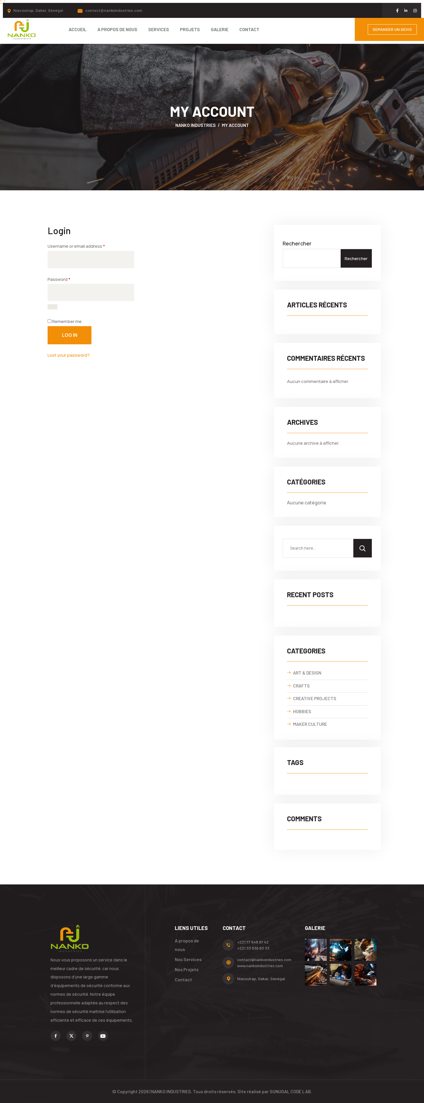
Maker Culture (310, 724)
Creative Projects (314, 698)
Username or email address (76, 246)
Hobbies (302, 711)
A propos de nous (117, 29)
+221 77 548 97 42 (253, 941)
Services (158, 29)
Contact (249, 29)
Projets (190, 29)
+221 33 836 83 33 (253, 948)
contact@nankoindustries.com (113, 10)
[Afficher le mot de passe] (52, 306)
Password (59, 279)
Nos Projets (186, 969)
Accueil (78, 29)
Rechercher (297, 243)
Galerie (219, 29)
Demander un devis (392, 29)
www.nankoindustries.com (260, 965)
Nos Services (188, 959)
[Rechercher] (362, 548)
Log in (69, 335)
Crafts (301, 685)
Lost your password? (69, 355)
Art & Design (307, 672)
